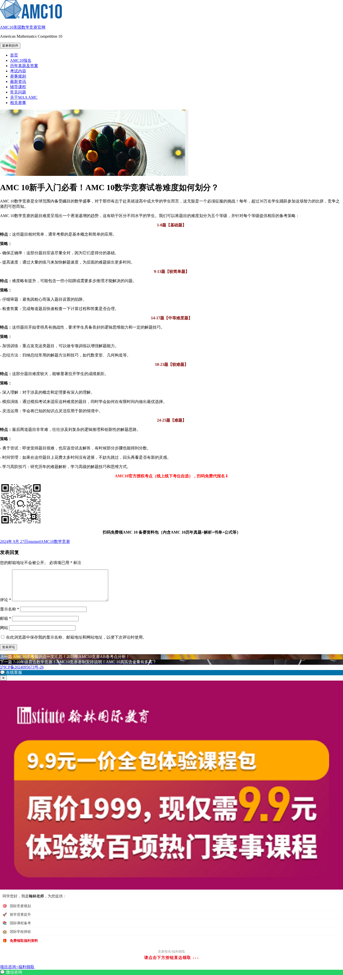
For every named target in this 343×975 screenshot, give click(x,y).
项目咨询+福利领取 (17, 967)
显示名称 (9, 609)
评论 (5, 600)
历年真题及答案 (24, 66)
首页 (14, 55)
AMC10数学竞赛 (55, 541)
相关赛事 (18, 102)
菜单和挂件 (10, 45)
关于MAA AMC (23, 97)
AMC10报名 (20, 60)
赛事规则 (18, 76)
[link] (171, 972)
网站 (4, 628)
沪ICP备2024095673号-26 (22, 667)
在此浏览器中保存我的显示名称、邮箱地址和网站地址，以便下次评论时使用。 (76, 637)
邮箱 (5, 618)
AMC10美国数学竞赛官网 (22, 27)
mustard (34, 541)
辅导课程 (18, 87)
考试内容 (18, 71)
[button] (171, 672)
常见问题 (18, 92)
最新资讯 (18, 81)
